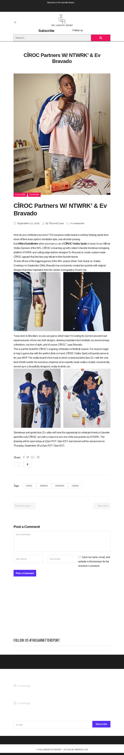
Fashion (59, 486)
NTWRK (27, 252)
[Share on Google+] (33, 457)
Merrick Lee (81, 750)
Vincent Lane (56, 223)
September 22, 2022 (28, 223)
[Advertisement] (62, 609)
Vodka (75, 486)
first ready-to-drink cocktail (61, 357)
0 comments (77, 223)
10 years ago (23, 686)
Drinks (44, 486)
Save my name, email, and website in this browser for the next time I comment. (94, 561)
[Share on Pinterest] (38, 457)
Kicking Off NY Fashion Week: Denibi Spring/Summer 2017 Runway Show (53, 697)
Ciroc (29, 486)
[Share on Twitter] (27, 457)
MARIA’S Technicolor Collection (30, 679)
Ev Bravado (75, 252)
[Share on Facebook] (24, 457)
